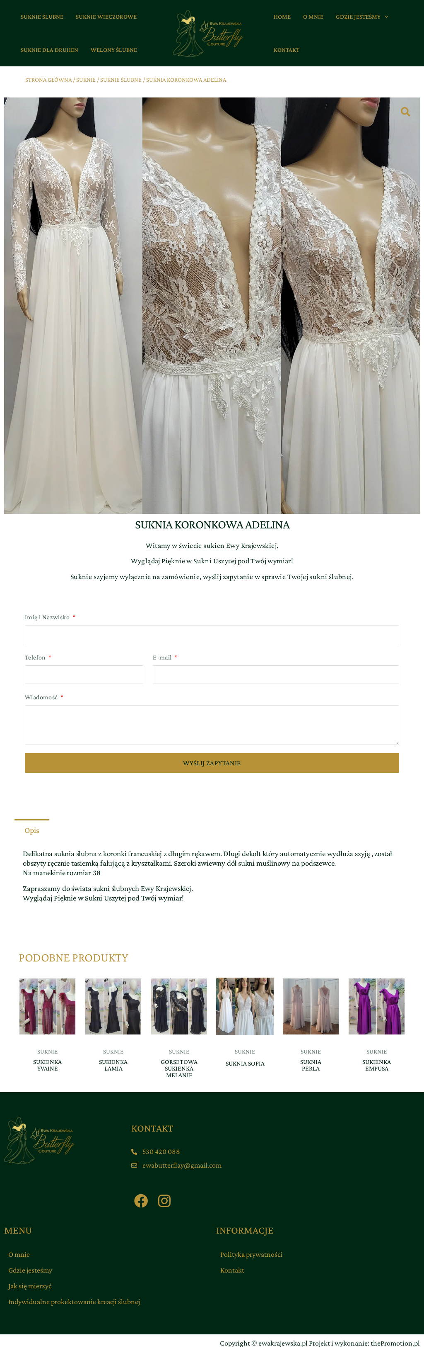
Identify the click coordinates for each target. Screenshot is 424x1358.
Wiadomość (42, 697)
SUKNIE (86, 79)
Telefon (36, 657)
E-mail (163, 657)
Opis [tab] (31, 830)
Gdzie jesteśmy (30, 1270)
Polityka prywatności (251, 1254)
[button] (384, 16)
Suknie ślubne (121, 79)
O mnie (19, 1254)
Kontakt (232, 1270)
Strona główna (48, 79)
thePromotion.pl (395, 1343)
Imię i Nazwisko (48, 617)
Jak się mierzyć (29, 1286)
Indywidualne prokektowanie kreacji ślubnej (74, 1301)
